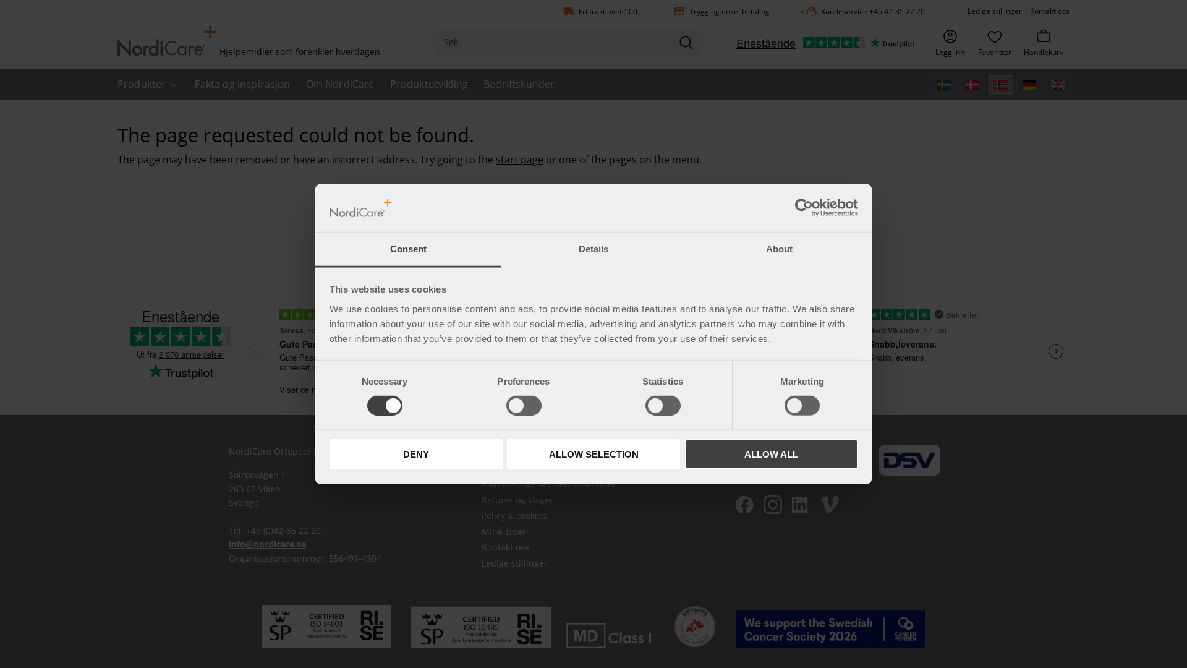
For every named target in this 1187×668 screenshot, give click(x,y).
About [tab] (779, 249)
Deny (416, 454)
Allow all (771, 454)
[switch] (524, 405)
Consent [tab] (408, 249)
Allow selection (594, 454)
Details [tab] (593, 249)
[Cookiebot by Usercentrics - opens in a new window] (804, 208)
